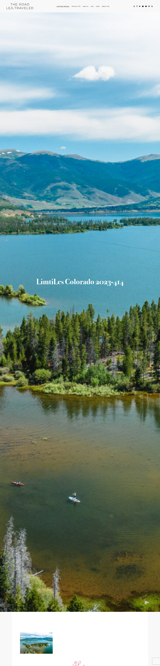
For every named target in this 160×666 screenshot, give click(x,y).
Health (85, 6)
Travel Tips (76, 6)
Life (92, 6)
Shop (98, 6)
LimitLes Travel (63, 6)
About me (105, 6)
